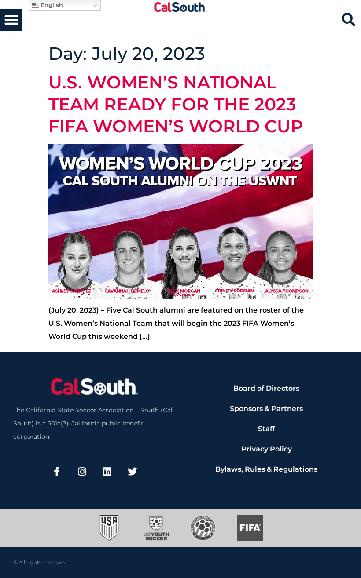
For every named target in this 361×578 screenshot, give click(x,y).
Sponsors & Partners (266, 408)
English (51, 4)
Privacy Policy (266, 449)
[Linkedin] (107, 471)
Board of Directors (266, 388)
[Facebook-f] (56, 471)
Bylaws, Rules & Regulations (266, 469)
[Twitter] (132, 471)
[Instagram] (81, 471)
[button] (11, 20)
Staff (266, 429)
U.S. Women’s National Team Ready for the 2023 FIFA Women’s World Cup (175, 104)
